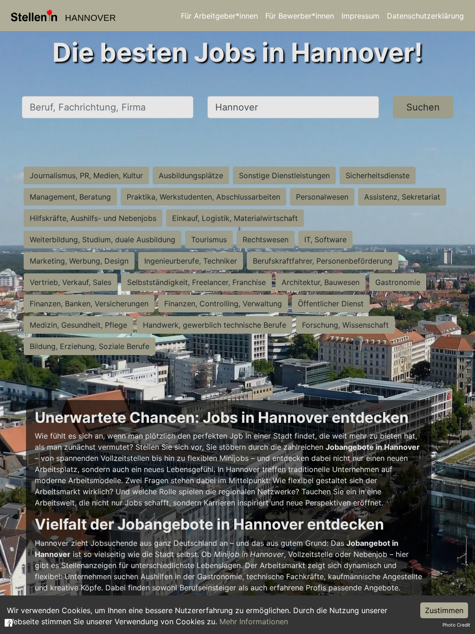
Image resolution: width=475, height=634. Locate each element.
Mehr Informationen (253, 621)
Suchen (423, 107)
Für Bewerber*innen (299, 15)
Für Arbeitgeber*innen (219, 15)
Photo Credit (456, 625)
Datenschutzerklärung (425, 15)
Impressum (360, 15)
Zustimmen (444, 610)
